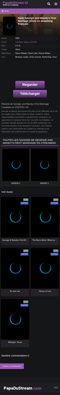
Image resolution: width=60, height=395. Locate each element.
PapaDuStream (22, 388)
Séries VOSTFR (30, 42)
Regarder (30, 85)
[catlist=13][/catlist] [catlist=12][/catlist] (15, 218)
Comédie (18, 42)
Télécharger (30, 94)
